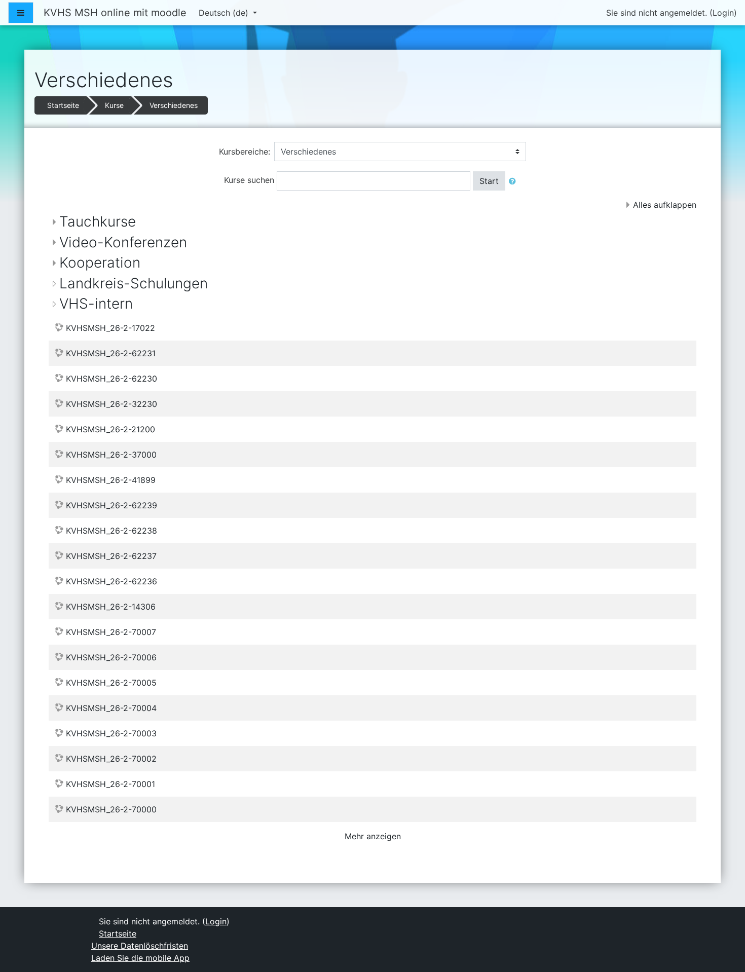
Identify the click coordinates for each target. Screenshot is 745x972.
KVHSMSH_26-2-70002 (111, 759)
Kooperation (99, 262)
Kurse (114, 105)
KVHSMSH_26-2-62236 (111, 581)
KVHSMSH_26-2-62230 (111, 378)
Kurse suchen (249, 180)
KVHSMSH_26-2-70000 (111, 809)
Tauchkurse (97, 221)
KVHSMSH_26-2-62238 (111, 531)
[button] (514, 181)
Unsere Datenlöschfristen (139, 946)
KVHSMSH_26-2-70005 (111, 683)
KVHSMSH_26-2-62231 (111, 353)
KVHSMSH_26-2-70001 (110, 784)
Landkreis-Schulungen (133, 283)
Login (723, 13)
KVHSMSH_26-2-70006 (111, 657)
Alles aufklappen (664, 205)
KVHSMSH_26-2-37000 (111, 455)
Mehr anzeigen (373, 836)
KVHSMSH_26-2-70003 (111, 733)
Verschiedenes (174, 105)
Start (489, 181)
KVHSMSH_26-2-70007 (111, 632)
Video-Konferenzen (123, 242)
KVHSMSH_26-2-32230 (111, 404)
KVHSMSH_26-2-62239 (111, 505)
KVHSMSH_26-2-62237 (111, 556)
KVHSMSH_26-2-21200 (110, 429)
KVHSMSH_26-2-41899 (111, 480)
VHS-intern (96, 303)
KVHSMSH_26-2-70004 (111, 708)
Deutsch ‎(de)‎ (225, 13)
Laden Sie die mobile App (140, 958)
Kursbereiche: (244, 151)
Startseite (63, 105)
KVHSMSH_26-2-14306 (111, 607)
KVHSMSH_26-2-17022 (110, 328)
